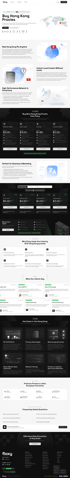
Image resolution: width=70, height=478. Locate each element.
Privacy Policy (55, 476)
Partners (59, 457)
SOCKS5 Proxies (28, 462)
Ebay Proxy (45, 465)
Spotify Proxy (45, 457)
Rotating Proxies (28, 465)
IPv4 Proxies (27, 467)
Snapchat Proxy (46, 460)
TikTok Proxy (45, 468)
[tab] (23, 187)
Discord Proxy (45, 455)
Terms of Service (48, 476)
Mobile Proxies (28, 458)
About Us (59, 453)
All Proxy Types (28, 453)
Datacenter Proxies (28, 457)
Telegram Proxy (46, 458)
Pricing (25, 2)
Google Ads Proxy (46, 463)
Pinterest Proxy (46, 462)
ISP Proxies (27, 460)
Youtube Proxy (45, 467)
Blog (58, 458)
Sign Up (58, 462)
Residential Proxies (28, 455)
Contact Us (59, 455)
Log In (58, 460)
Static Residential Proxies (30, 463)
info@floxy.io (7, 459)
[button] (13, 2)
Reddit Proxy (45, 453)
